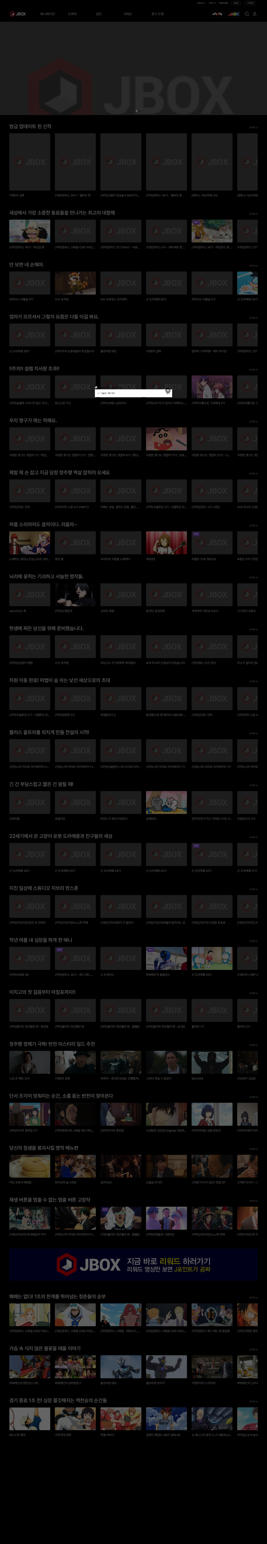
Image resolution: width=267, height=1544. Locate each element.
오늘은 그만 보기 (107, 393)
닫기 (168, 393)
